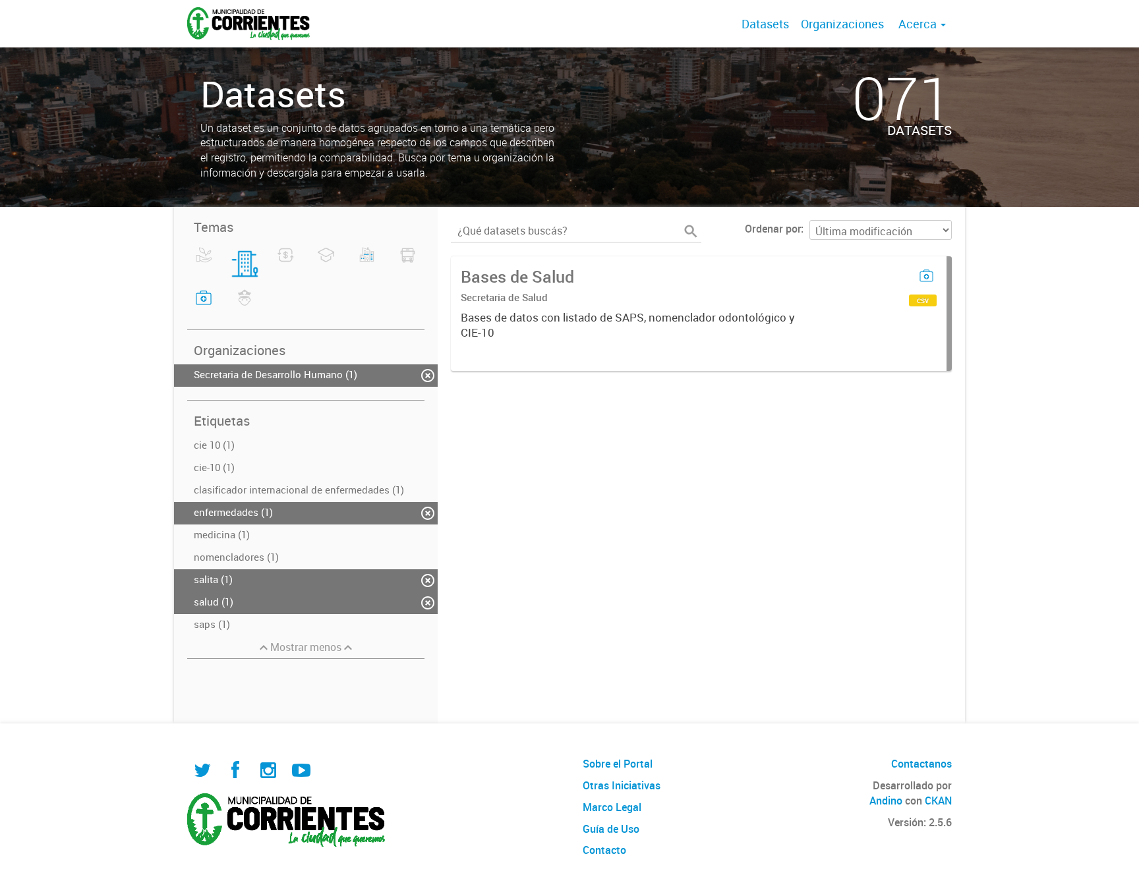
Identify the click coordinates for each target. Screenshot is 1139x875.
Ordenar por (773, 228)
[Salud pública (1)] (204, 305)
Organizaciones (842, 24)
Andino (885, 800)
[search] (690, 231)
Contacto (604, 850)
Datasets (765, 24)
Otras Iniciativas (621, 785)
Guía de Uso (611, 829)
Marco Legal (612, 807)
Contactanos (921, 763)
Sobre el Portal (618, 763)
